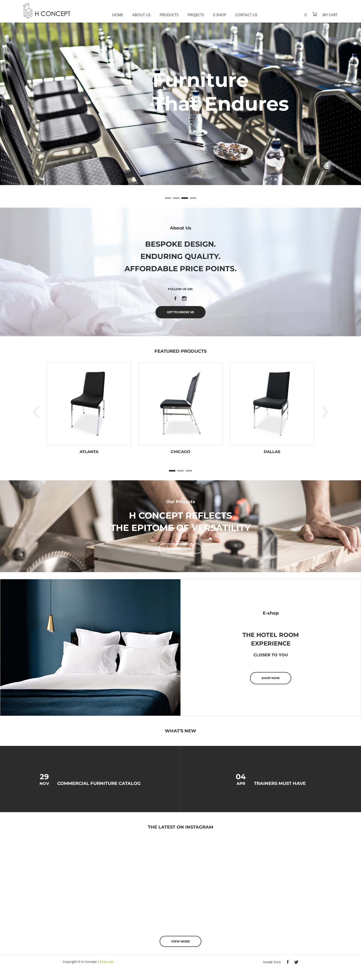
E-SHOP (219, 14)
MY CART (330, 14)
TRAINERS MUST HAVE (280, 783)
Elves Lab (106, 961)
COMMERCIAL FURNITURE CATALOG (99, 783)
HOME (117, 14)
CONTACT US (246, 14)
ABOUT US (141, 14)
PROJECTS (196, 14)
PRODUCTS (169, 14)
